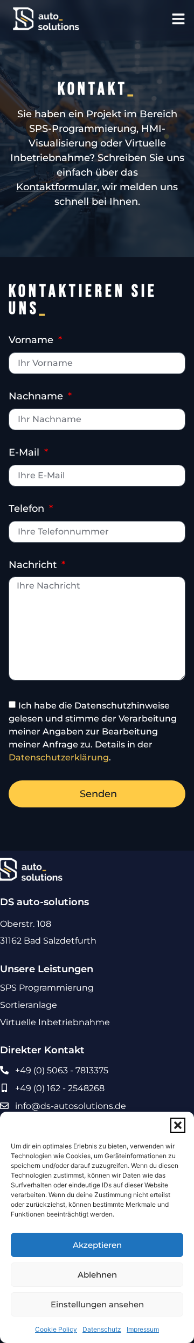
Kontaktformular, (57, 187)
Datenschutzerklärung (59, 757)
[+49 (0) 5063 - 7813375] (4, 1070)
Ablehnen (97, 1274)
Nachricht (34, 565)
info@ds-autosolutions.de (70, 1106)
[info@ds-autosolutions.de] (4, 1105)
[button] (177, 1125)
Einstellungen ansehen (97, 1304)
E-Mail (25, 452)
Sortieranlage (28, 1005)
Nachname (37, 396)
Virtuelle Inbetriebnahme (55, 1022)
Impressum (143, 1329)
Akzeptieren (97, 1245)
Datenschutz (101, 1329)
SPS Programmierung (47, 988)
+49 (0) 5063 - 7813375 (61, 1070)
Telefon (28, 509)
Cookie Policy (56, 1329)
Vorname (32, 340)
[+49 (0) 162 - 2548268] (4, 1088)
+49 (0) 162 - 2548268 (60, 1088)
